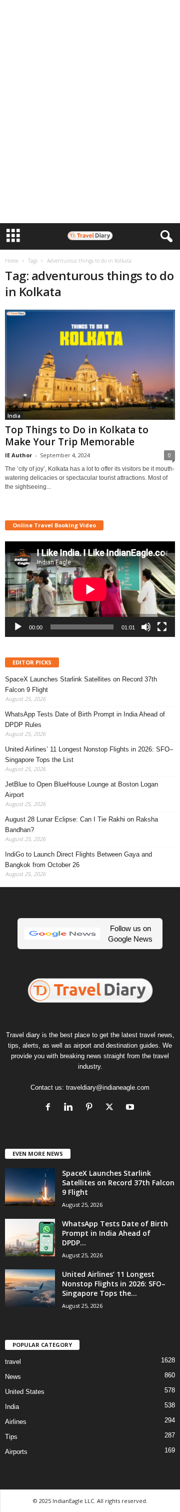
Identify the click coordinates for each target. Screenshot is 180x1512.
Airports (16, 1451)
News (13, 1376)
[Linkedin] (70, 1108)
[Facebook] (50, 1108)
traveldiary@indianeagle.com (108, 1087)
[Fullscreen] (162, 627)
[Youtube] (131, 1108)
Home (11, 260)
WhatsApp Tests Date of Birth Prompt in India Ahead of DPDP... (115, 1233)
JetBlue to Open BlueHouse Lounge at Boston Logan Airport (81, 790)
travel (13, 1361)
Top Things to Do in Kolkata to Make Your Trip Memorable (76, 435)
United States (24, 1391)
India (14, 415)
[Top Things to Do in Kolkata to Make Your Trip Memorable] (90, 365)
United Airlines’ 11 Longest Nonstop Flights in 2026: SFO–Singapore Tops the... (114, 1283)
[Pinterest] (91, 1108)
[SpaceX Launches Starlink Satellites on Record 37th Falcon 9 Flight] (30, 1187)
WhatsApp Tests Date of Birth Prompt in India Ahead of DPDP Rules (85, 719)
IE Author (18, 455)
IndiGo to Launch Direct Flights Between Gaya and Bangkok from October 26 (78, 860)
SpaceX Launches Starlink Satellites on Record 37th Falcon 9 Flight (81, 684)
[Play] (18, 627)
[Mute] (146, 627)
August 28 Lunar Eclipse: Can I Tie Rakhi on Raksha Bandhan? (81, 825)
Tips (11, 1436)
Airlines (15, 1421)
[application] (90, 589)
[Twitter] (112, 1108)
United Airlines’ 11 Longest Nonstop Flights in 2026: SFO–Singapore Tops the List (89, 754)
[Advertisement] (90, 16)
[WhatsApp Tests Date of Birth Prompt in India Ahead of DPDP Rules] (30, 1237)
